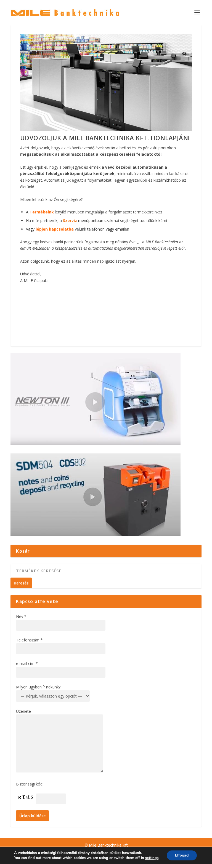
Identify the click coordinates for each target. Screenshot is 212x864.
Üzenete (23, 711)
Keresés (21, 583)
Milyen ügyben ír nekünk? (38, 687)
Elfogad (182, 855)
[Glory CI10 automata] (106, 129)
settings (151, 857)
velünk (61, 229)
